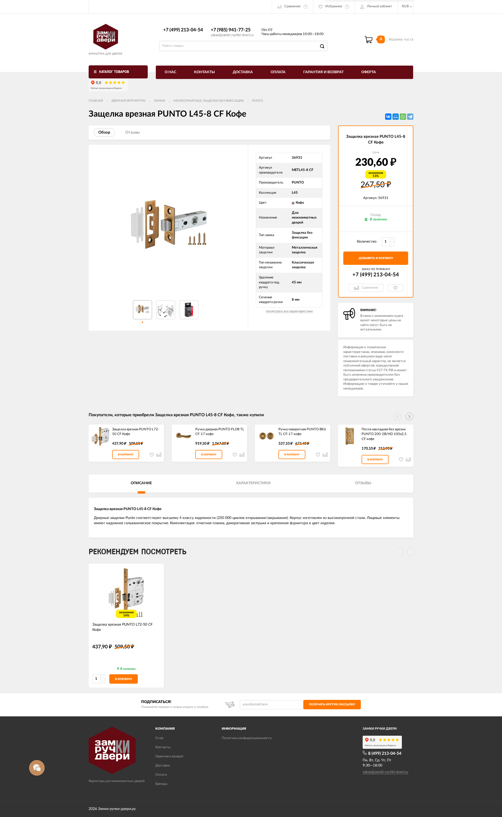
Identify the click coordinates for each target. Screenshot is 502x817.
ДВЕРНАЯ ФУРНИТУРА (128, 100)
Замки (159, 100)
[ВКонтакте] (388, 116)
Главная (96, 100)
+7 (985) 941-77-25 (230, 30)
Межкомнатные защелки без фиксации (208, 100)
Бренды (161, 784)
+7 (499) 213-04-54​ (183, 30)
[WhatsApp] (403, 116)
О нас (170, 72)
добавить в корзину (376, 258)
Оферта (368, 72)
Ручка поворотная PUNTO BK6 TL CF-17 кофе (302, 432)
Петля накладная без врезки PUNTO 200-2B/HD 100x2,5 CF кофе (384, 434)
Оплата (278, 72)
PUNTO (257, 100)
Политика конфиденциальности (246, 738)
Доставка (243, 72)
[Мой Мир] (395, 116)
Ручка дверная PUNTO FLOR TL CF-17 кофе (219, 432)
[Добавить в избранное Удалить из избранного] (395, 288)
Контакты (204, 72)
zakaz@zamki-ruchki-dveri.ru (232, 35)
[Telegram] (410, 116)
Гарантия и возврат (323, 72)
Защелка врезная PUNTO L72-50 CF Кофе (135, 432)
